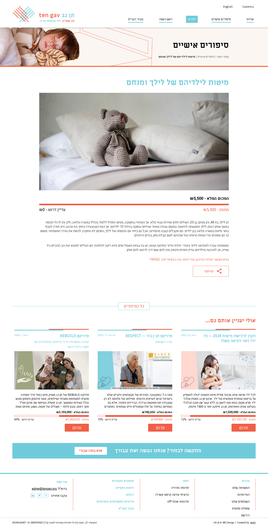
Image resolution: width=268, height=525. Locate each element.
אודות (250, 19)
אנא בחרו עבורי (90, 450)
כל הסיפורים (134, 306)
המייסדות (243, 495)
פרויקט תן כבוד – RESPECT (149, 336)
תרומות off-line (178, 501)
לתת (186, 481)
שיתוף (208, 271)
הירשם (245, 515)
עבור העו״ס (135, 19)
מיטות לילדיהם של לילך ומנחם (177, 57)
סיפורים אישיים (221, 19)
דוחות (130, 495)
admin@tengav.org (44, 488)
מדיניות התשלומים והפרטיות (115, 501)
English (228, 7)
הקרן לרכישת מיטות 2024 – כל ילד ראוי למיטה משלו (230, 338)
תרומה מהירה (180, 488)
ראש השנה (165, 19)
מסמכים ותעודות (123, 481)
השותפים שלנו (241, 501)
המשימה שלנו (241, 488)
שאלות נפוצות (241, 508)
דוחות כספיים (125, 488)
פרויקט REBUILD (74, 336)
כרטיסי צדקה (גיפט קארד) (172, 495)
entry (253, 522)
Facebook (46, 496)
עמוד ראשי (223, 57)
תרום (243, 428)
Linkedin (32, 496)
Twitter (39, 496)
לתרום (192, 19)
